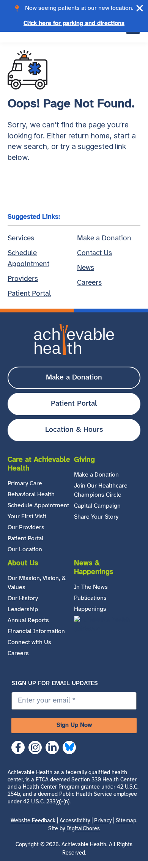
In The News (91, 587)
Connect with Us (29, 642)
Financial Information (36, 631)
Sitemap (126, 821)
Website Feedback (33, 821)
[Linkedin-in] (52, 747)
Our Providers (26, 527)
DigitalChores (83, 829)
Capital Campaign (97, 506)
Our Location (25, 549)
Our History (23, 598)
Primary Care (25, 483)
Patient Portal (25, 538)
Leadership (23, 609)
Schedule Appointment (38, 505)
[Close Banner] (139, 8)
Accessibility (75, 821)
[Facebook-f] (18, 747)
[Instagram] (35, 747)
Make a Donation (96, 475)
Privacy (103, 821)
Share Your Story (96, 517)
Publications (90, 598)
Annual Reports (28, 620)
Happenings (90, 609)
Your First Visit (27, 516)
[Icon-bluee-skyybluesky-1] (69, 747)
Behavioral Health (31, 494)
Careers (18, 653)
